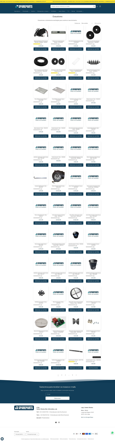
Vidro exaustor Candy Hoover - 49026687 (41, 244)
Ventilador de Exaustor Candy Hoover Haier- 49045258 (58, 273)
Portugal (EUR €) (19, 434)
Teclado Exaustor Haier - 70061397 (58, 128)
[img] (37, 44)
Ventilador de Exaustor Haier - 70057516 (76, 100)
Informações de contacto (82, 438)
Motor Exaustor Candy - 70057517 (41, 128)
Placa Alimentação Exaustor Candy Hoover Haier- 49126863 (76, 158)
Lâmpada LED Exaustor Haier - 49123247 (41, 187)
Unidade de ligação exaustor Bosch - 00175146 (93, 331)
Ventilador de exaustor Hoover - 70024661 (93, 244)
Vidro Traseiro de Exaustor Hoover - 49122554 (76, 187)
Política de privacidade (54, 438)
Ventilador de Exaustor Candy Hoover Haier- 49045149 (75, 273)
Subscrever (57, 398)
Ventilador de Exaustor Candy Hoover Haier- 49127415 (41, 158)
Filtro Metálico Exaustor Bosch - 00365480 (41, 100)
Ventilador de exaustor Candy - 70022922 (41, 302)
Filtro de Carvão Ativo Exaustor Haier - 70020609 (76, 42)
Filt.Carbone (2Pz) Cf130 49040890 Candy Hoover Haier (58, 71)
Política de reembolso (64, 438)
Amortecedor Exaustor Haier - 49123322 (93, 129)
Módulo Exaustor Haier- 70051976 (93, 99)
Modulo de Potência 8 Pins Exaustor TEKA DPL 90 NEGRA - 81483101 (41, 42)
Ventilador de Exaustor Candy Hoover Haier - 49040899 (93, 273)
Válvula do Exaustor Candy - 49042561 (58, 302)
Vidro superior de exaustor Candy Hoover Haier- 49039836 (93, 187)
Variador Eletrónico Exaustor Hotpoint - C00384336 (58, 331)
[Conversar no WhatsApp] (112, 432)
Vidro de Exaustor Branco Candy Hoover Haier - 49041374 (58, 244)
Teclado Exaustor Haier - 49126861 (58, 157)
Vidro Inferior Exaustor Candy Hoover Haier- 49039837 (93, 215)
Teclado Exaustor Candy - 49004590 (93, 360)
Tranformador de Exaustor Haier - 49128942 (58, 360)
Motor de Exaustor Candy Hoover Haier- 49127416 (93, 158)
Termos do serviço (72, 438)
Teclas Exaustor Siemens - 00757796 (75, 360)
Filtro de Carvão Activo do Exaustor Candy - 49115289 (76, 129)
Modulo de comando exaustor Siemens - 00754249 (58, 42)
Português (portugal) (31, 434)
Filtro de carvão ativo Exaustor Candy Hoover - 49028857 (93, 42)
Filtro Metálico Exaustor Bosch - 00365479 (58, 100)
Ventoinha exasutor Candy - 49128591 (75, 244)
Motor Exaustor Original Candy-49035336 (58, 187)
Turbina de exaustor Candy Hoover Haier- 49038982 (41, 360)
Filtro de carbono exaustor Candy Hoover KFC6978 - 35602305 (41, 71)
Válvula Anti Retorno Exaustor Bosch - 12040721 (41, 331)
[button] (17, 11)
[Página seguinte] (76, 375)
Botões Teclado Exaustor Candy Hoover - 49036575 (93, 71)
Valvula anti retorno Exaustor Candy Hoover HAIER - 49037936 (76, 331)
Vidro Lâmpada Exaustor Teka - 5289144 (41, 215)
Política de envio (91, 438)
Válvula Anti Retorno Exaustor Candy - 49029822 (93, 302)
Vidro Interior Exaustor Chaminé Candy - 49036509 (58, 215)
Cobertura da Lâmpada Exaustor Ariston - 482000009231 (75, 71)
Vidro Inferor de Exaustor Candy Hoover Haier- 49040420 (76, 215)
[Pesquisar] (94, 6)
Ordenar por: (77, 23)
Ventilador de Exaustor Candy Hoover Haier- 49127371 (41, 273)
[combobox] (73, 6)
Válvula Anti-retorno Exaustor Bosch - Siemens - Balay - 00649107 (76, 302)
